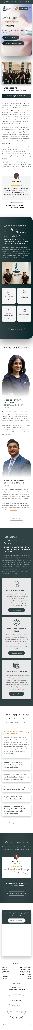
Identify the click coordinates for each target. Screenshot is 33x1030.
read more (8, 434)
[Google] (12, 1017)
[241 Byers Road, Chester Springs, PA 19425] (5, 2)
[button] (30, 8)
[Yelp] (21, 1017)
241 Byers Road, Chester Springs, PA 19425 (17, 1)
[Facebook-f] (16, 1017)
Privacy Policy (27, 1024)
